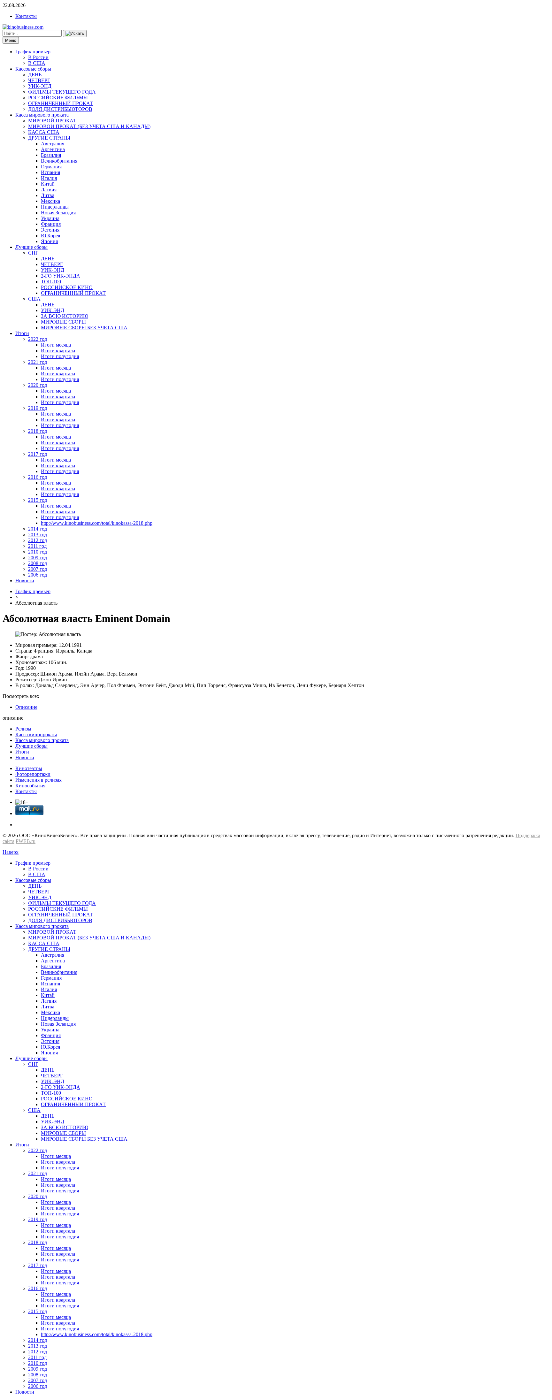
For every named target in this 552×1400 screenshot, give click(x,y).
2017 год (37, 454)
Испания (50, 172)
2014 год (37, 529)
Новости (24, 580)
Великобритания (59, 161)
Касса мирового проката (42, 115)
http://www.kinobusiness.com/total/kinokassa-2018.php (96, 523)
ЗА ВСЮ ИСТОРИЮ (64, 316)
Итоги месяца (56, 345)
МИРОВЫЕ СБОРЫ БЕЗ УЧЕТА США (84, 327)
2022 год (37, 339)
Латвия (49, 189)
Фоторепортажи (32, 774)
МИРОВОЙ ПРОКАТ (52, 120)
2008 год (37, 563)
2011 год (37, 546)
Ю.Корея (50, 235)
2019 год (37, 408)
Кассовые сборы (33, 69)
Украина (50, 218)
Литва (47, 195)
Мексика (50, 201)
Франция (51, 224)
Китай (48, 184)
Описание (26, 707)
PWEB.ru (25, 841)
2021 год (37, 362)
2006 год (37, 575)
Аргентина (53, 149)
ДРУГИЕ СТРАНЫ (49, 138)
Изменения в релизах (38, 780)
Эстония (50, 230)
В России (38, 57)
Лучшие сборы (31, 247)
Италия (49, 178)
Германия (51, 166)
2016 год (37, 477)
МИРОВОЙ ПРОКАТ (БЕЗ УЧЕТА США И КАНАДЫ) (89, 126)
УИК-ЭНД (39, 86)
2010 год (37, 552)
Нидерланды (55, 207)
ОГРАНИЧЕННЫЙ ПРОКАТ (60, 103)
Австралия (52, 143)
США (34, 299)
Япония (49, 241)
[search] (75, 33)
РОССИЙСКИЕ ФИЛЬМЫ (58, 97)
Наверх (11, 852)
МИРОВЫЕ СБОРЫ (63, 322)
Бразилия (51, 155)
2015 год (37, 500)
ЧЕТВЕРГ (39, 80)
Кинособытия (30, 785)
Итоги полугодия (60, 356)
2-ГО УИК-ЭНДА (60, 276)
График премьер (32, 51)
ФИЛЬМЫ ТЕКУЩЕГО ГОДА (62, 92)
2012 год (37, 540)
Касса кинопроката (36, 734)
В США (36, 63)
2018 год (37, 431)
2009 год (37, 557)
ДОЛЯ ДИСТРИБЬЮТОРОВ (60, 109)
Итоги (22, 333)
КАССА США (43, 132)
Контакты (26, 16)
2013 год (37, 534)
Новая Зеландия (58, 212)
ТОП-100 (51, 281)
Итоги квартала (58, 350)
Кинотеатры (28, 768)
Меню (10, 40)
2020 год (37, 385)
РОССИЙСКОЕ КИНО (67, 287)
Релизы (23, 728)
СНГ (33, 253)
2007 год (37, 569)
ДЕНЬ (35, 74)
